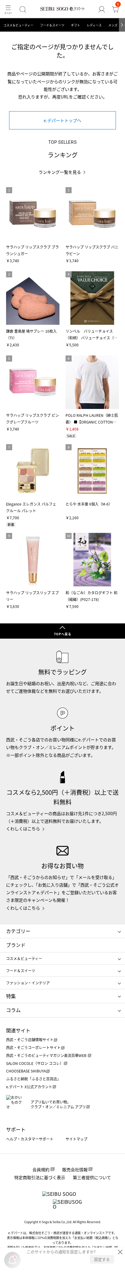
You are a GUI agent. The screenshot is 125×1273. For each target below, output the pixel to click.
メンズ (112, 25)
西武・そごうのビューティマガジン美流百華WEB (46, 1055)
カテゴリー (18, 931)
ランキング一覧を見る (60, 172)
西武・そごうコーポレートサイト (33, 1047)
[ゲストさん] (101, 9)
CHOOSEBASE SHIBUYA (26, 1070)
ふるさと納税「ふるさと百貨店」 (33, 1078)
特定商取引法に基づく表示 (39, 1177)
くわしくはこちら (23, 828)
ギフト (75, 25)
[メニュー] (8, 9)
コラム (13, 1010)
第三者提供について (92, 1177)
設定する (102, 1259)
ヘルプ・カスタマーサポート (29, 1138)
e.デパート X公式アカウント (29, 1086)
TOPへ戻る (62, 634)
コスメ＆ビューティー (18, 25)
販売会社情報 (75, 1169)
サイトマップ (76, 1138)
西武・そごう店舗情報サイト (29, 1039)
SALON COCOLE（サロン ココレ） (34, 1063)
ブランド (15, 945)
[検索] (22, 9)
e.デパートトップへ (62, 120)
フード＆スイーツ (52, 25)
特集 (11, 996)
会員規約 (40, 1169)
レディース (94, 25)
